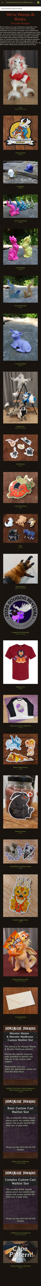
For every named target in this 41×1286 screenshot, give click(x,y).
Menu (2, 2)
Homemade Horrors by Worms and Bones (20, 2)
